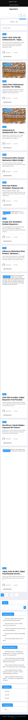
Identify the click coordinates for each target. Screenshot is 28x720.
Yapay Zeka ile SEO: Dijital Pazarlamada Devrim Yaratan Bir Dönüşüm (13, 573)
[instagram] (16, 5)
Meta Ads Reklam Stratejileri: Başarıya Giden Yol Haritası (13, 187)
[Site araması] (20, 15)
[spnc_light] (24, 15)
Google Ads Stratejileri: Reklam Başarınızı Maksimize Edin (12, 223)
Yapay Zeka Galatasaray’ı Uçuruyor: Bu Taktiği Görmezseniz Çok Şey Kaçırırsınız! (13, 86)
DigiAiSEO (13, 9)
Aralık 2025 (7, 691)
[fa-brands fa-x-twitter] (12, 5)
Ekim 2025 (7, 698)
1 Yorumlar (16, 411)
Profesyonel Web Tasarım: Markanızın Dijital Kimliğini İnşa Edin (13, 159)
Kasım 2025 (7, 694)
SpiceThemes (14, 717)
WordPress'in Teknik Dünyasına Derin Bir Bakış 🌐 (14, 658)
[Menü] (4, 15)
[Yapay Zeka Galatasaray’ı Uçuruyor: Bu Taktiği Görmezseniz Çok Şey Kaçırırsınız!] (14, 70)
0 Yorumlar (16, 52)
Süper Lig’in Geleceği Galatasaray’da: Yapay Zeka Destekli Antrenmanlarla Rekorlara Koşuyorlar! (13, 38)
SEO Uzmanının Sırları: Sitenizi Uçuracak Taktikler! (16, 666)
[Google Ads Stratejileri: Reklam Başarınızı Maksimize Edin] (14, 212)
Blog (4, 34)
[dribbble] (14, 5)
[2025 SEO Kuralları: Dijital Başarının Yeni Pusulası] (14, 332)
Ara (5, 602)
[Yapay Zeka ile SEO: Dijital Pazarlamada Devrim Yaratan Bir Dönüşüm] (14, 506)
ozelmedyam (8, 52)
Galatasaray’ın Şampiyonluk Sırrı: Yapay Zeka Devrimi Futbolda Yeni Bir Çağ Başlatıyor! (14, 131)
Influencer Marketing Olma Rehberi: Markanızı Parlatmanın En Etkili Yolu (13, 252)
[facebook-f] (10, 5)
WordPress (16, 716)
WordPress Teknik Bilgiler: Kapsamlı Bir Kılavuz (13, 426)
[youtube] (17, 5)
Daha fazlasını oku (7, 56)
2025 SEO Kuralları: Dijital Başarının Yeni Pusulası (13, 399)
